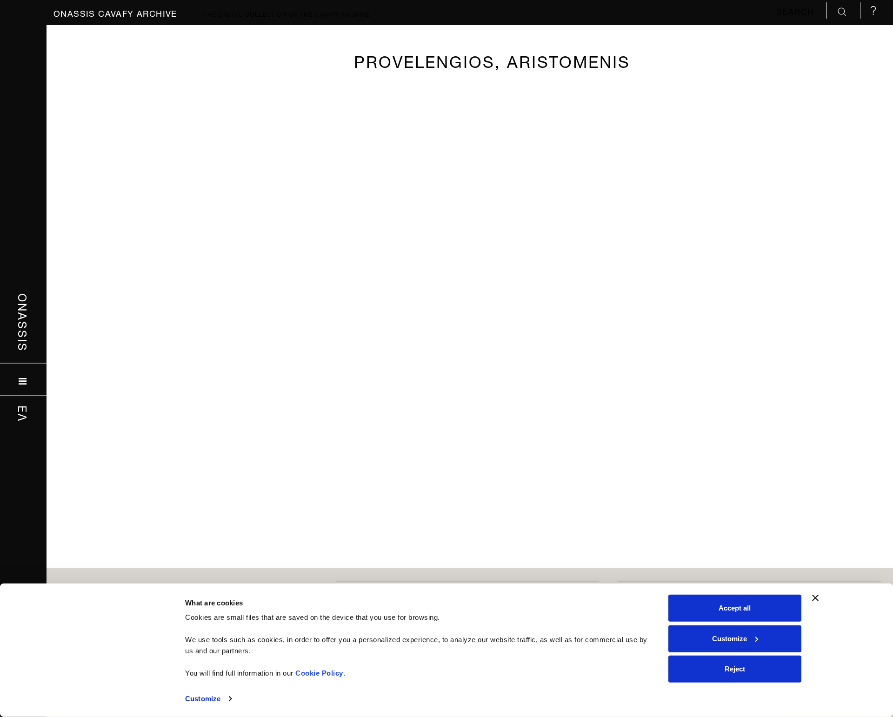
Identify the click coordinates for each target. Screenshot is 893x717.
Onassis (23, 322)
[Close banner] (815, 598)
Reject (735, 669)
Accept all (735, 608)
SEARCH (796, 10)
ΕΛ (23, 413)
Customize (202, 699)
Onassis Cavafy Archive (115, 12)
